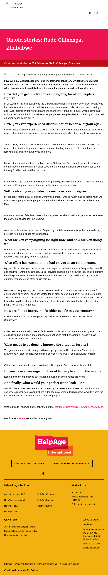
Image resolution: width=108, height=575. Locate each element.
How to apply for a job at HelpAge (83, 498)
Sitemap (8, 563)
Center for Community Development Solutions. (79, 407)
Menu (93, 13)
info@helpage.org (91, 548)
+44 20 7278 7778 (91, 543)
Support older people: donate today (20, 531)
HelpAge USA (11, 512)
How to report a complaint (16, 535)
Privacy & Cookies (24, 563)
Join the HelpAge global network (19, 527)
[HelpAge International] (16, 12)
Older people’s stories (15, 63)
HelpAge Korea (44, 506)
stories (21, 418)
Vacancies (76, 492)
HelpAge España (45, 500)
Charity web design (14, 570)
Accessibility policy (69, 563)
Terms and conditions (46, 563)
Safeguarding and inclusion (84, 504)
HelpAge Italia (11, 506)
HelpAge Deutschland (14, 500)
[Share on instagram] (52, 473)
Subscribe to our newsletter (72, 463)
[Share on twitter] (43, 473)
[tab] (17, 63)
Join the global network (29, 463)
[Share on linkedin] (64, 473)
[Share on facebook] (47, 473)
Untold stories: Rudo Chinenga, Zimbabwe (56, 63)
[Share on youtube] (58, 473)
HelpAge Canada (45, 494)
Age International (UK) (14, 494)
